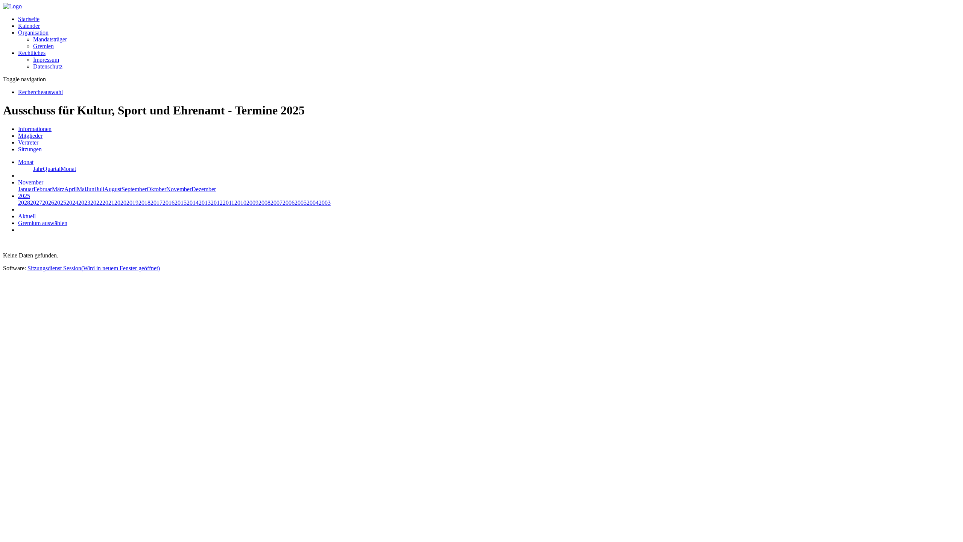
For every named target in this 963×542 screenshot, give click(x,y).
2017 (156, 202)
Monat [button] (25, 162)
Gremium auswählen (42, 223)
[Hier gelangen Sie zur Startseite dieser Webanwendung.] (12, 6)
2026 (48, 202)
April (70, 189)
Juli (100, 189)
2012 (217, 202)
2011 (228, 202)
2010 (240, 202)
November (178, 189)
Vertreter (28, 142)
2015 (181, 202)
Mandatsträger (50, 39)
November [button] (30, 182)
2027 (36, 202)
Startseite (28, 19)
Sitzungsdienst (93, 268)
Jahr (38, 169)
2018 (144, 202)
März (58, 189)
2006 (289, 202)
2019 (132, 202)
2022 (96, 202)
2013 (205, 202)
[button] (33, 32)
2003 (325, 202)
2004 (313, 202)
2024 (72, 202)
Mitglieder (30, 135)
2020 (120, 202)
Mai (81, 189)
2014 (193, 202)
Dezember (203, 189)
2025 (60, 202)
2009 (252, 202)
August (113, 189)
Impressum (46, 59)
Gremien (43, 46)
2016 (169, 202)
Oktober (156, 189)
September (134, 189)
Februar (42, 189)
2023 (84, 202)
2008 (264, 202)
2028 (24, 202)
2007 (276, 202)
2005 (301, 202)
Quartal (52, 169)
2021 (108, 202)
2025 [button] (24, 196)
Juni (91, 189)
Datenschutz (47, 66)
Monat (68, 169)
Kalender (29, 26)
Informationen (35, 129)
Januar (25, 189)
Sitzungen (30, 149)
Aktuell (27, 216)
